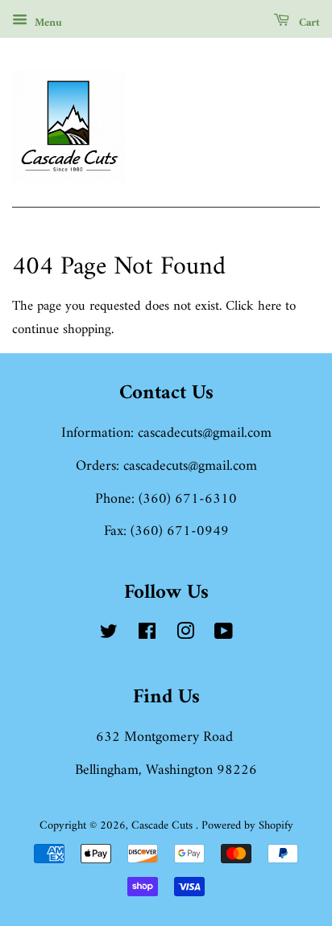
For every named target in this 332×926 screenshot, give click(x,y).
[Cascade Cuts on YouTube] (223, 635)
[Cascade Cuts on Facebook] (147, 635)
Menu (46, 23)
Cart (308, 23)
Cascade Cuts (163, 826)
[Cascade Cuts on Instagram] (185, 635)
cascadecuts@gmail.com (205, 433)
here (269, 306)
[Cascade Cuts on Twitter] (109, 635)
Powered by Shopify (247, 826)
